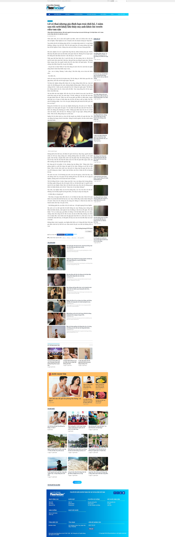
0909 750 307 (92, 525)
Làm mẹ (109, 505)
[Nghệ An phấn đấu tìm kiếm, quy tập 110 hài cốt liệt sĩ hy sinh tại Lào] (57, 441)
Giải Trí (70, 502)
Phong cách (71, 505)
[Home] (49, 14)
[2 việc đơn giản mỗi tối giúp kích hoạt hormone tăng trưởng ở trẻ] (85, 353)
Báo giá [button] (91, 528)
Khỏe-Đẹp (67, 14)
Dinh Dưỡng (103, 14)
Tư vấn (109, 503)
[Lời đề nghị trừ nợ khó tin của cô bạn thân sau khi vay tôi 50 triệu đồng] (101, 231)
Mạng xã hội (52, 505)
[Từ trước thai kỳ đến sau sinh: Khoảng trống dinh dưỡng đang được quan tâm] (55, 353)
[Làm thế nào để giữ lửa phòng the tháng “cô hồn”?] (65, 386)
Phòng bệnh (71, 503)
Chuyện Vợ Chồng (78, 14)
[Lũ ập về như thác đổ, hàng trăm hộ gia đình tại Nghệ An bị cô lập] (78, 464)
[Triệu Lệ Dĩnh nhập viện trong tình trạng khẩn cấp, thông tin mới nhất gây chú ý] (88, 379)
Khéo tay (51, 514)
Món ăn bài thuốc (53, 513)
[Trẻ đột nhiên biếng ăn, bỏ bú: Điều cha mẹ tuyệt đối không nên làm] (70, 353)
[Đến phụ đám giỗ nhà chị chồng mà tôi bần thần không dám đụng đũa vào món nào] (56, 280)
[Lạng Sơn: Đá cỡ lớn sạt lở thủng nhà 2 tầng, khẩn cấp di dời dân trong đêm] (98, 464)
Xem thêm (77, 482)
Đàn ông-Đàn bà (111, 502)
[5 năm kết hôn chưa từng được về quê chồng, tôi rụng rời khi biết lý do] (101, 169)
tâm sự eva (74, 237)
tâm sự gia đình (81, 237)
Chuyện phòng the (92, 502)
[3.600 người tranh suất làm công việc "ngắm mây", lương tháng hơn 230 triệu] (57, 464)
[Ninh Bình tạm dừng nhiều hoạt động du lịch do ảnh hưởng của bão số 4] (78, 441)
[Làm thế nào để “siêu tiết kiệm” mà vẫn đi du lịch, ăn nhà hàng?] (98, 418)
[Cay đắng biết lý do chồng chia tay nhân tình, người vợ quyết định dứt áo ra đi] (101, 190)
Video (112, 14)
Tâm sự (68, 237)
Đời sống (51, 503)
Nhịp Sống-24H (57, 14)
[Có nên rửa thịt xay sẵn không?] (101, 395)
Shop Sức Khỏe (121, 14)
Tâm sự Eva (50, 21)
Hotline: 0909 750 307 (66, 1)
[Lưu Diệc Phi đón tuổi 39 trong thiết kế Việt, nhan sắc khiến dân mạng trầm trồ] (88, 394)
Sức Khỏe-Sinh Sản (91, 14)
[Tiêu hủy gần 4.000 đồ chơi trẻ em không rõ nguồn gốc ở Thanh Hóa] (98, 441)
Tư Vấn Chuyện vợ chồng (94, 505)
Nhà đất (51, 502)
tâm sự (64, 237)
